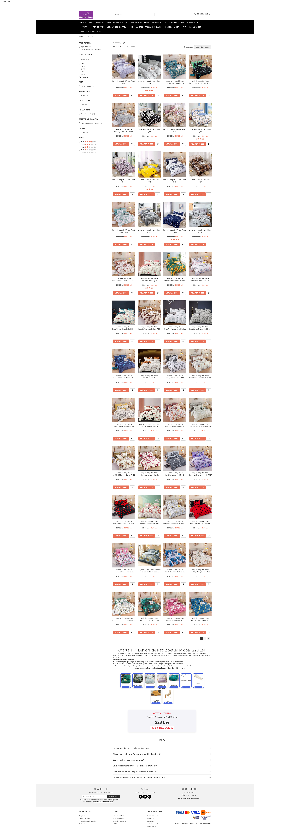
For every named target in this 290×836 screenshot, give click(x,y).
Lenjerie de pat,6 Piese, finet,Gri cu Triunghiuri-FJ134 (200, 328)
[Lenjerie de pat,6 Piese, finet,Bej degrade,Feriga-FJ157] (200, 410)
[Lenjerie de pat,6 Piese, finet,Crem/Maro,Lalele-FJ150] (200, 361)
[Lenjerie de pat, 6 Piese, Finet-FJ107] (149, 215)
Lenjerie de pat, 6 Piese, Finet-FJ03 (174, 181)
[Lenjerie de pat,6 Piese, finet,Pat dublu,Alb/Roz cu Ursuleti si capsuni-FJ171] (149, 507)
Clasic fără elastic (86, 114)
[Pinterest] (145, 797)
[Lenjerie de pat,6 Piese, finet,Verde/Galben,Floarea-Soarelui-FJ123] (174, 264)
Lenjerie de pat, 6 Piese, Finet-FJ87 (200, 181)
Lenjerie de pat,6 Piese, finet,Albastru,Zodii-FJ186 (200, 619)
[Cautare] (153, 14)
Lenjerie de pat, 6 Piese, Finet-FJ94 (149, 82)
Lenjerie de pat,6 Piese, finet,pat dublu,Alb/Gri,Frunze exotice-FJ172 (174, 522)
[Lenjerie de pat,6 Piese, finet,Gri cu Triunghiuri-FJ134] (200, 313)
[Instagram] (149, 797)
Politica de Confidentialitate (103, 802)
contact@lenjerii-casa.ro (190, 798)
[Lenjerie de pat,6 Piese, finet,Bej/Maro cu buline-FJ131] (149, 312)
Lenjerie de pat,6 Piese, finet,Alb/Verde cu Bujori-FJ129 (123, 328)
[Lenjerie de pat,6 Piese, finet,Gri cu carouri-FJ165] (174, 458)
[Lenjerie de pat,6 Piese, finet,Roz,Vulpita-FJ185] (174, 604)
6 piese (83, 95)
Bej (82, 69)
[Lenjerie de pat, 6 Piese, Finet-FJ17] (149, 115)
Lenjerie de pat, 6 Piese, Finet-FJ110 (200, 231)
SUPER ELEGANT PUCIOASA (90, 50)
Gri (82, 66)
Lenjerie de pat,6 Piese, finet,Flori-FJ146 (149, 377)
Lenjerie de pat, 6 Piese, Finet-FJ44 (123, 181)
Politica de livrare (84, 824)
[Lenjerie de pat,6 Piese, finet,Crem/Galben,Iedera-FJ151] (123, 410)
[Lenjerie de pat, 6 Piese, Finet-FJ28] (174, 115)
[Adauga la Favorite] (132, 95)
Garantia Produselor (119, 821)
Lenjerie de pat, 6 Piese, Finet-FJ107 (149, 231)
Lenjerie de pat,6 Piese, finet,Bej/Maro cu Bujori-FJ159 (123, 474)
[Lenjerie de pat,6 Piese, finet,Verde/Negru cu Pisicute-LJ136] (200, 67)
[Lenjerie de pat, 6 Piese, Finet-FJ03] (174, 164)
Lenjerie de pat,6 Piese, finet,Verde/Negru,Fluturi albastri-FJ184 (149, 619)
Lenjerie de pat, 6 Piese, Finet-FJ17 (149, 130)
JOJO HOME (84, 47)
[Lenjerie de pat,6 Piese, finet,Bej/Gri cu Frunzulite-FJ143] (123, 115)
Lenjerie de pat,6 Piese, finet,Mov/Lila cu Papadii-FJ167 (200, 474)
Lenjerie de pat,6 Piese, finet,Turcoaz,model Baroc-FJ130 (175, 82)
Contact (81, 826)
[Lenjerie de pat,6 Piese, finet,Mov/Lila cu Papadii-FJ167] (200, 458)
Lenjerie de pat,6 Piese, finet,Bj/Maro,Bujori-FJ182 (200, 571)
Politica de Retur (118, 818)
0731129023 (190, 795)
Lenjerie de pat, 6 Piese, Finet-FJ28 (174, 130)
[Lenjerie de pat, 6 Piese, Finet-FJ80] (123, 66)
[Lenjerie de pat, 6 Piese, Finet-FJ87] (200, 164)
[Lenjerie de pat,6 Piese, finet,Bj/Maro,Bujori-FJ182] (200, 555)
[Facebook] (141, 797)
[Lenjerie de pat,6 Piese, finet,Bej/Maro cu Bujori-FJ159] (123, 458)
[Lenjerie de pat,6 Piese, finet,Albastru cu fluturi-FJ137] (123, 361)
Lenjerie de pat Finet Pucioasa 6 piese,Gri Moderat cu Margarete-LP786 (149, 571)
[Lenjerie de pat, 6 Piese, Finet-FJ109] (174, 215)
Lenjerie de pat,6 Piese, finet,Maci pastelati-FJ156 (174, 425)
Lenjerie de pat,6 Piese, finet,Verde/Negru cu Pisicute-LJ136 (200, 82)
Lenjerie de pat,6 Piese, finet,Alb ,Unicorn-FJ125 (200, 279)
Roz (82, 74)
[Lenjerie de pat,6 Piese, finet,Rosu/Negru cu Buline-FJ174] (200, 507)
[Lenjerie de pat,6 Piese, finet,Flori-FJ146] (149, 361)
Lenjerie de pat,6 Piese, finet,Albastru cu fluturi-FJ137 (124, 377)
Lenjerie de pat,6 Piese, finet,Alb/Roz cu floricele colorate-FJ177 (124, 571)
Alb (82, 64)
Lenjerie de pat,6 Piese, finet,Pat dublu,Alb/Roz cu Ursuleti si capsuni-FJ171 (149, 522)
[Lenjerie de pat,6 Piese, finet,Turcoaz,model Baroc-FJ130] (174, 66)
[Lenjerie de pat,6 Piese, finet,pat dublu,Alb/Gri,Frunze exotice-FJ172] (174, 507)
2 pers (83, 132)
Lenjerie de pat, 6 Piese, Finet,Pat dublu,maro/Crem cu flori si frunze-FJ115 (123, 279)
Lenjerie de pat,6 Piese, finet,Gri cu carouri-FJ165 (174, 474)
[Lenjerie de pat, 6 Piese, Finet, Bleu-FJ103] (123, 214)
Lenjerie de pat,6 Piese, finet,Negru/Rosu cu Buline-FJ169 (123, 522)
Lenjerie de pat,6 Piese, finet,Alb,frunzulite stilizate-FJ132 (174, 328)
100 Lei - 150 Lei (86, 86)
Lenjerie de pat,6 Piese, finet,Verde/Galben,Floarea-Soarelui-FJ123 (174, 279)
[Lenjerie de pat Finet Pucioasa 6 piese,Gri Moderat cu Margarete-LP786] (149, 555)
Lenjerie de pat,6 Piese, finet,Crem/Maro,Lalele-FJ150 (200, 377)
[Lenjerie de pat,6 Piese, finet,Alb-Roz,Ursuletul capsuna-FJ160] (149, 458)
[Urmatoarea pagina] (208, 638)
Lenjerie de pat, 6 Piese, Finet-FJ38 (200, 130)
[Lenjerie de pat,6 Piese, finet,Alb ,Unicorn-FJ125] (200, 264)
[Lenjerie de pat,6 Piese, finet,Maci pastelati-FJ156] (174, 410)
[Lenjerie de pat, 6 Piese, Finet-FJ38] (200, 115)
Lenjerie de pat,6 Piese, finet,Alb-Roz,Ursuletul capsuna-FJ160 (149, 474)
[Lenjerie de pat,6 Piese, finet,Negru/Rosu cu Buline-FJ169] (123, 507)
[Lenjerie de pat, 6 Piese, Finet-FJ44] (123, 164)
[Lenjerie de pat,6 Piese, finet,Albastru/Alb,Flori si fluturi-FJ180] (174, 555)
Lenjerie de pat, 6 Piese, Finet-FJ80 (123, 82)
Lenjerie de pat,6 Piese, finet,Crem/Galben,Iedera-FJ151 (124, 425)
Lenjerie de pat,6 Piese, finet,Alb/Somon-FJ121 (149, 279)
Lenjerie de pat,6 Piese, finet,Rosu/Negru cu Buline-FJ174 (200, 522)
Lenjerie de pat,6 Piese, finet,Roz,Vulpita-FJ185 (175, 619)
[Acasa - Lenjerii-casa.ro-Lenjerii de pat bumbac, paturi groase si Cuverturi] (90, 15)
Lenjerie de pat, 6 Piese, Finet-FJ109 (174, 231)
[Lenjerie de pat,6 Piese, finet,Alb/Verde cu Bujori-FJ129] (123, 312)
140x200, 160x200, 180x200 (90, 123)
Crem (82, 72)
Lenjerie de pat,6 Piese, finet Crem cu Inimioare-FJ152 (149, 425)
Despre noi (82, 816)
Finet (82, 105)
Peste (83, 142)
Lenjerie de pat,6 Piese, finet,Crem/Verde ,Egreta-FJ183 (123, 619)
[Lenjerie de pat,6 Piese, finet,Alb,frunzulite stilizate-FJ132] (174, 312)
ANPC (115, 824)
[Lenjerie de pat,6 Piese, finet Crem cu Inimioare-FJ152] (149, 410)
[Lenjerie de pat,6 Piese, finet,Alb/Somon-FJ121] (149, 264)
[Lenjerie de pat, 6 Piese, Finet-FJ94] (149, 67)
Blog (99, 31)
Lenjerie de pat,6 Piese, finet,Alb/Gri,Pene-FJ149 (175, 377)
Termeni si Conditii (85, 818)
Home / (82, 37)
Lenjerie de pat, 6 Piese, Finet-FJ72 (149, 181)
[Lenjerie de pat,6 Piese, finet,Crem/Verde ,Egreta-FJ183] (123, 604)
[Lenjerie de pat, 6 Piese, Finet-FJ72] (149, 164)
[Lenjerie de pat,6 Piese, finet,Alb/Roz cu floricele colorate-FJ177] (123, 555)
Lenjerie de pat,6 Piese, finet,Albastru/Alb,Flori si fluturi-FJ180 (174, 571)
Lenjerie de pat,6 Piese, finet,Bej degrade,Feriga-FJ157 (200, 425)
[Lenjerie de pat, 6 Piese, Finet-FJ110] (200, 214)
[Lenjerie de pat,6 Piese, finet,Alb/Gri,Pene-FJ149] (174, 361)
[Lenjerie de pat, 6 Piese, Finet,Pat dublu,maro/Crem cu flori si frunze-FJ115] (123, 264)
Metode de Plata (118, 816)
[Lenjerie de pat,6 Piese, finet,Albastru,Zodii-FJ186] (200, 604)
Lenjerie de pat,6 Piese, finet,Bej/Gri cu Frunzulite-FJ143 (124, 130)
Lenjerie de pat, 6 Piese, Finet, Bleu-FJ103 (123, 231)
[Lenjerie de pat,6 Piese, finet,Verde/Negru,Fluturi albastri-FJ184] (149, 604)
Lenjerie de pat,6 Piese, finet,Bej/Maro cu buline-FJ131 (149, 328)
